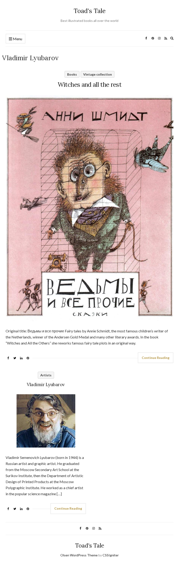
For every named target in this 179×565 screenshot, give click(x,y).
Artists (46, 375)
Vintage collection (97, 74)
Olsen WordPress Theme (79, 555)
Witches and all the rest (89, 84)
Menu (17, 39)
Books (72, 74)
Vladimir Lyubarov (46, 384)
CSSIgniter (111, 555)
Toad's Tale (90, 11)
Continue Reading (155, 358)
